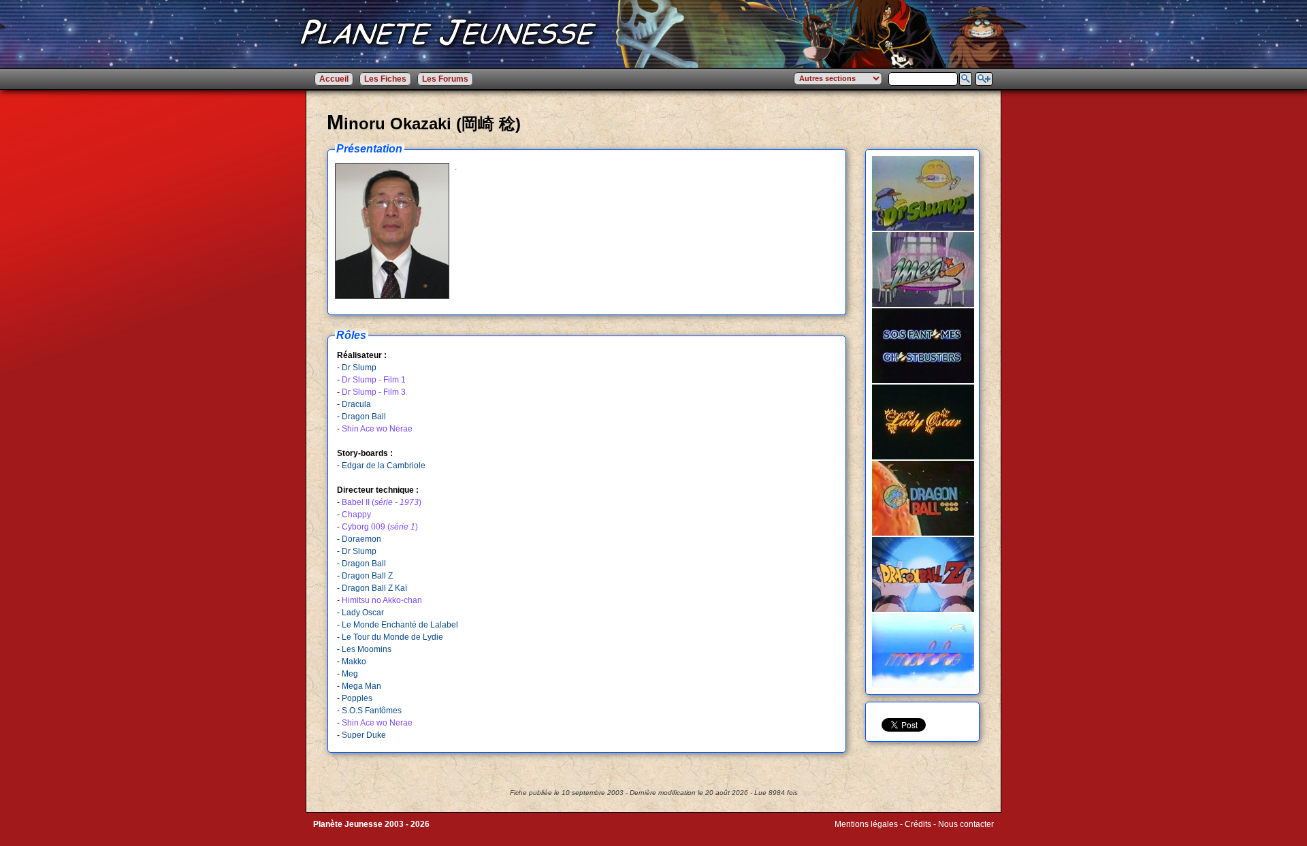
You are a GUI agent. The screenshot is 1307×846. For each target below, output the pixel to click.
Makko (354, 661)
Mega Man (361, 686)
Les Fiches (385, 79)
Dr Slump (359, 367)
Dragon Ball (364, 416)
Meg (350, 674)
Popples (357, 698)
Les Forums (445, 79)
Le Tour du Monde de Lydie (392, 637)
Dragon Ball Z (367, 576)
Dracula (356, 404)
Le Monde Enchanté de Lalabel (400, 625)
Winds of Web (860, 834)
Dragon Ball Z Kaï (374, 588)
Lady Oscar (363, 612)
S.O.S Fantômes (372, 710)
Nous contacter (966, 824)
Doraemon (361, 539)
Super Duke (364, 735)
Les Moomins (366, 649)
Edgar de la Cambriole (383, 465)
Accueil (334, 79)
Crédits (918, 824)
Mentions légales (866, 824)
